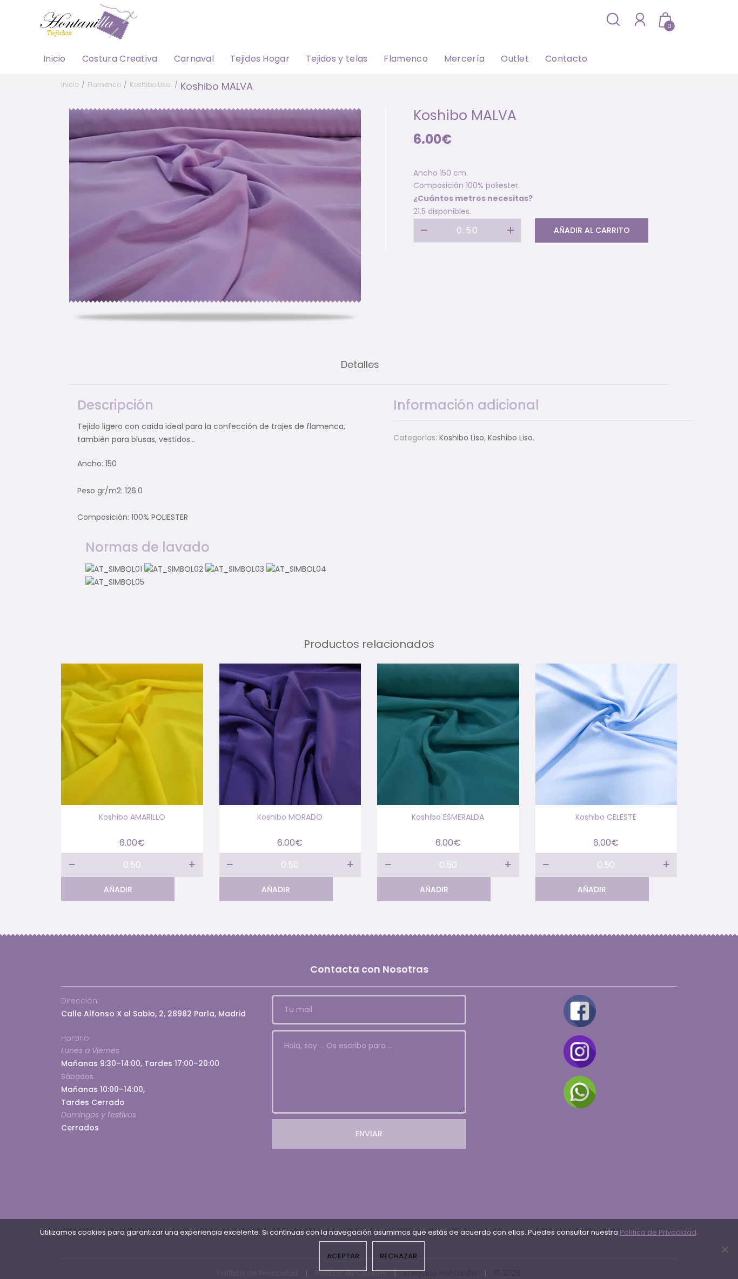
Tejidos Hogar (260, 58)
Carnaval (194, 58)
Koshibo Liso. (151, 84)
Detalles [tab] (360, 364)
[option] (215, 205)
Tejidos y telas (337, 58)
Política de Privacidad (658, 1232)
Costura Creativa (120, 58)
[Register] (639, 19)
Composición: (103, 517)
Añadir (118, 889)
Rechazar (398, 1256)
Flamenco (405, 58)
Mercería (464, 58)
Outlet (515, 58)
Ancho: (90, 463)
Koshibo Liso (461, 437)
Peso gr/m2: (100, 490)
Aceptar (343, 1256)
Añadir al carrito (592, 230)
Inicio (54, 58)
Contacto (566, 58)
